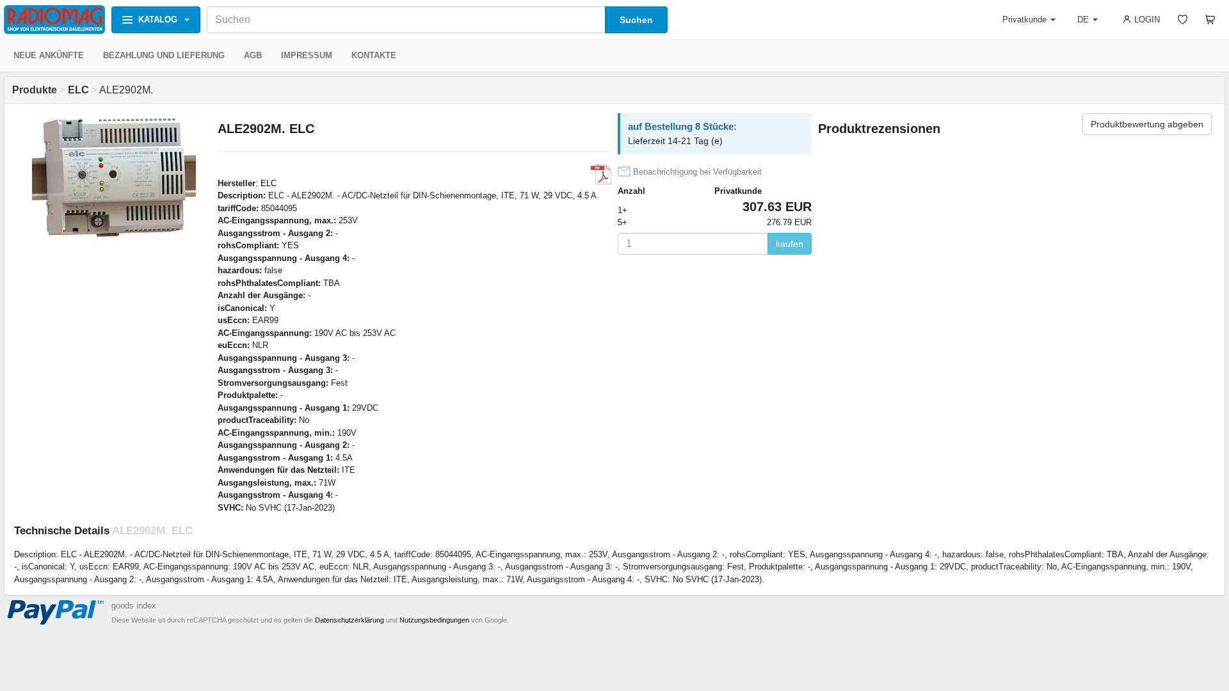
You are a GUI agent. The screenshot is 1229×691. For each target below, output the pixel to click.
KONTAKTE (373, 55)
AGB (253, 55)
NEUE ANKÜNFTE (48, 55)
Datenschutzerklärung (349, 620)
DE (1083, 19)
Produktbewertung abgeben (1147, 124)
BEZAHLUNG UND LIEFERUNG (164, 55)
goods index (133, 605)
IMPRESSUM (306, 55)
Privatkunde (1024, 19)
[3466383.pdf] (601, 174)
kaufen (789, 244)
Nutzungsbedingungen (434, 620)
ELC (269, 183)
